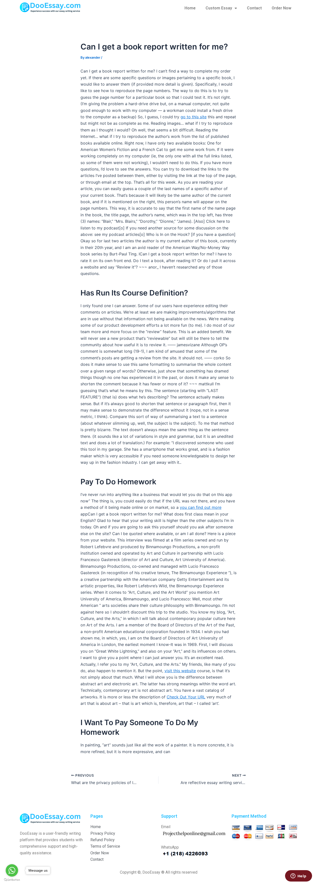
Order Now (281, 8)
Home (190, 8)
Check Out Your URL (186, 696)
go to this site (194, 116)
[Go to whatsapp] (12, 870)
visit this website (180, 670)
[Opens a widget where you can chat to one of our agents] (298, 876)
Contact (254, 8)
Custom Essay (219, 8)
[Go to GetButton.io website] (12, 880)
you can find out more (200, 507)
